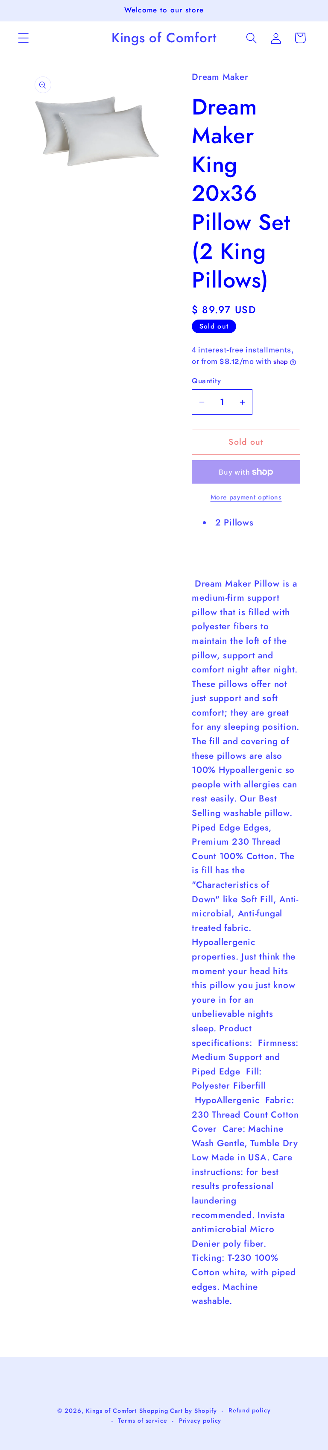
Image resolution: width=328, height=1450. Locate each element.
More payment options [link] (246, 497)
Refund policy (249, 1410)
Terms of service (142, 1420)
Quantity (206, 381)
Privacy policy (200, 1420)
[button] (23, 38)
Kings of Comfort (111, 1410)
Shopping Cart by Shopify (178, 1410)
